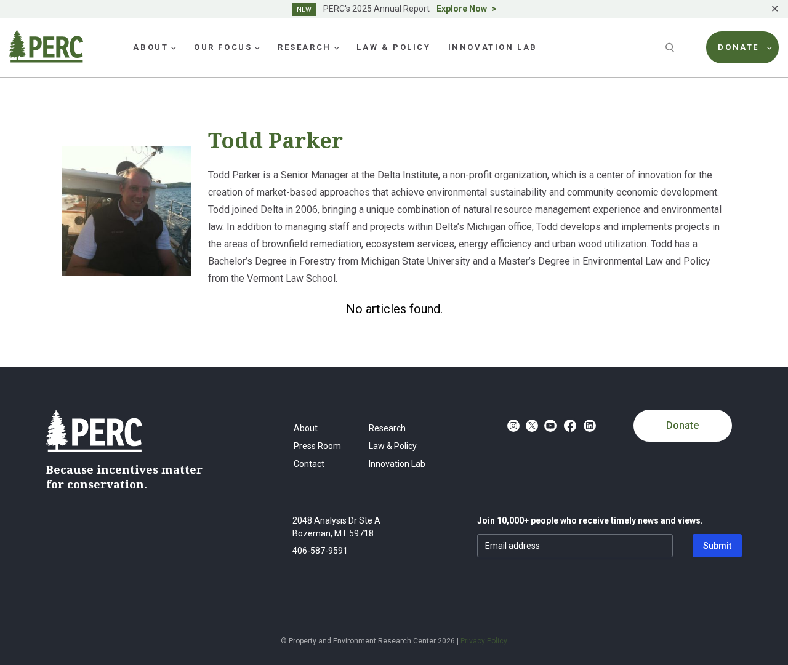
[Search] (671, 47)
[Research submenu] (337, 47)
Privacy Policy (483, 641)
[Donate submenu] (769, 47)
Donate (682, 425)
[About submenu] (174, 47)
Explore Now (461, 9)
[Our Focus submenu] (257, 47)
